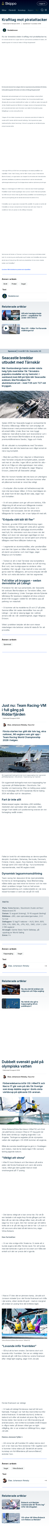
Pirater (14, 284)
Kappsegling (8, 954)
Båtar (4, 10)
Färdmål (12, 10)
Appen (31, 10)
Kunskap (22, 10)
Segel (23, 284)
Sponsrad (7, 644)
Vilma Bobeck (18, 1468)
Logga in (42, 3)
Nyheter (39, 10)
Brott (5, 284)
